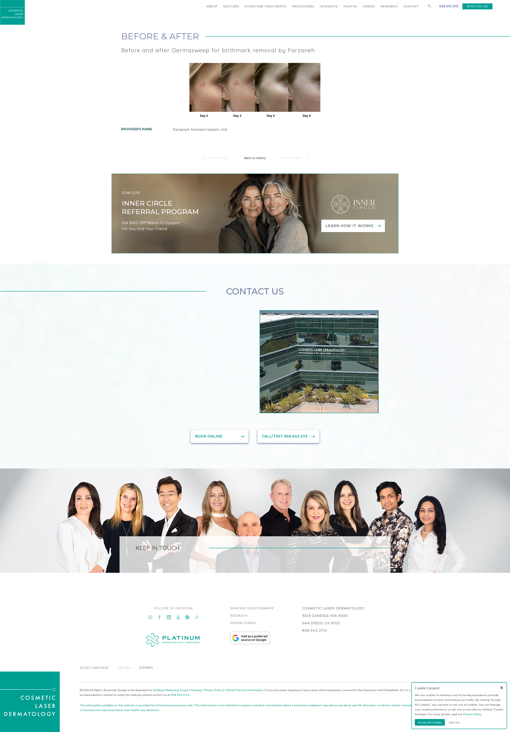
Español (146, 668)
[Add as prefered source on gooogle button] (250, 643)
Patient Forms (243, 623)
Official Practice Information (244, 690)
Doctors (231, 6)
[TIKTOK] (197, 617)
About (212, 6)
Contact (411, 6)
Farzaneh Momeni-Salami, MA (200, 129)
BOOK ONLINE (477, 6)
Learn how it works (349, 226)
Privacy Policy (213, 690)
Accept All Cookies (430, 722)
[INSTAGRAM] (150, 617)
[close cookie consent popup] (502, 688)
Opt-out (454, 722)
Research (389, 6)
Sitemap (196, 690)
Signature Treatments (265, 6)
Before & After (160, 36)
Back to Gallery (255, 158)
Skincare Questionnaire (252, 608)
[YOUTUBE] (178, 617)
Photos (350, 6)
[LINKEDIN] (169, 617)
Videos (369, 6)
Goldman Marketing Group (170, 690)
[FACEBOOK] (159, 617)
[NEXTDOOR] (187, 617)
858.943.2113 (448, 6)
